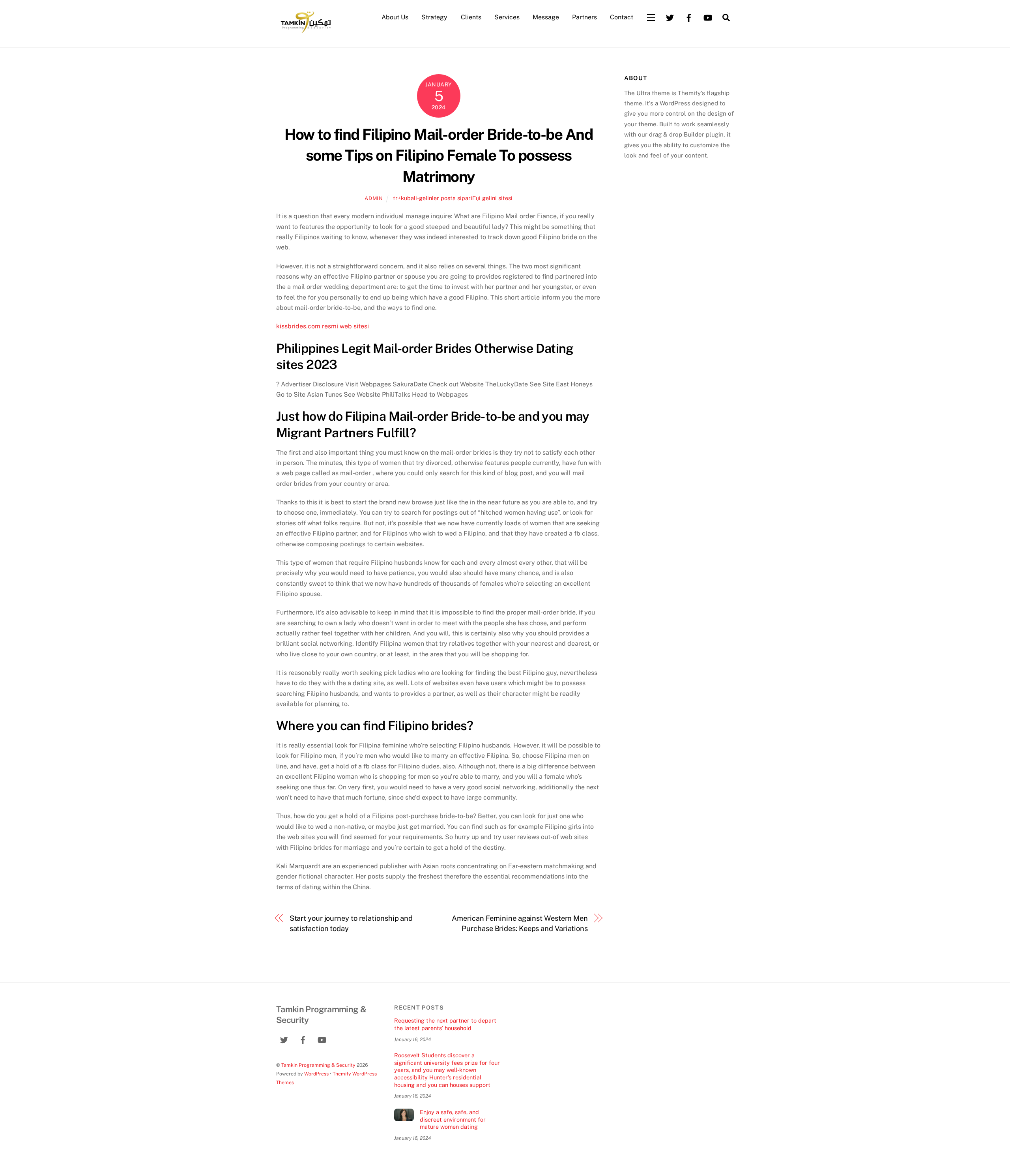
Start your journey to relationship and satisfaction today (351, 923)
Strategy (434, 17)
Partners (584, 17)
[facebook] (689, 17)
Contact (621, 17)
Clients (471, 17)
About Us (395, 17)
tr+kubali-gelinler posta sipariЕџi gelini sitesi (452, 198)
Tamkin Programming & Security (318, 1065)
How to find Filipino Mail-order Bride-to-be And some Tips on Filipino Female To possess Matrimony (438, 156)
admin (374, 198)
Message (546, 17)
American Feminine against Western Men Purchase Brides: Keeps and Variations (520, 923)
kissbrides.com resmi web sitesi (322, 326)
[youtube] (708, 17)
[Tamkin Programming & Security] (305, 32)
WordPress (316, 1074)
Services (507, 17)
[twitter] (670, 17)
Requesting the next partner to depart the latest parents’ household (445, 1024)
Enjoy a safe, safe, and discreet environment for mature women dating (453, 1119)
